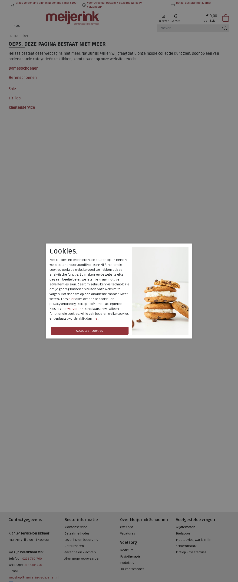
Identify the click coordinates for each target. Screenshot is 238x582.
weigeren (74, 309)
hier (72, 299)
